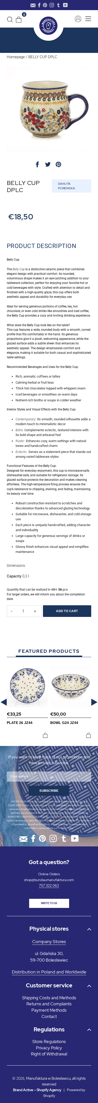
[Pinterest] (45, 5)
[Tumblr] (58, 5)
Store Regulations (49, 1041)
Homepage (16, 57)
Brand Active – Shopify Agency (37, 1090)
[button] (4, 702)
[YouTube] (65, 5)
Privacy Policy (65, 828)
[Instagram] (52, 5)
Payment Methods (49, 1010)
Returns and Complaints (49, 1004)
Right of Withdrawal (49, 1054)
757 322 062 (49, 885)
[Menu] (86, 19)
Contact (49, 1016)
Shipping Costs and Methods (49, 998)
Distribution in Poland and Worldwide (49, 972)
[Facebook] (39, 5)
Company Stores (49, 942)
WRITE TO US (49, 903)
